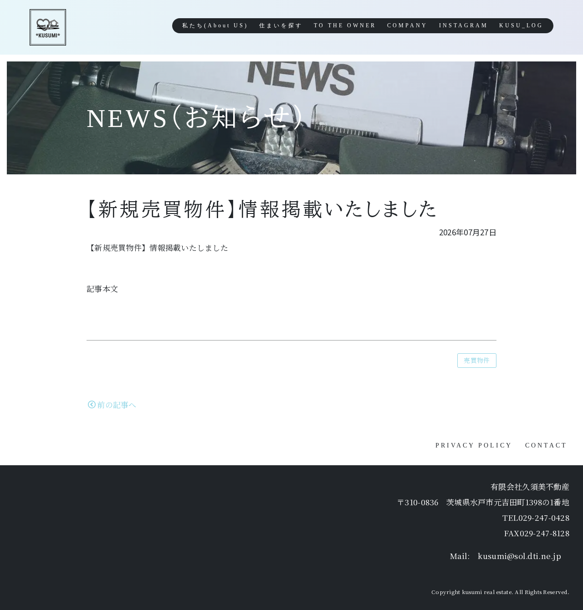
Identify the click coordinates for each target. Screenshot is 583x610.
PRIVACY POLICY (473, 445)
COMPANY (407, 25)
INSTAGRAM (463, 25)
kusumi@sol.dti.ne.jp (519, 555)
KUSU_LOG (521, 25)
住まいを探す (281, 25)
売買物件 (477, 360)
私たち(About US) (215, 25)
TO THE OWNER (345, 25)
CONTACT (546, 445)
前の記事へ (116, 404)
